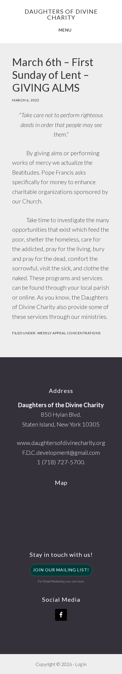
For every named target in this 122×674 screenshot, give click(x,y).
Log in (80, 664)
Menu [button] (65, 29)
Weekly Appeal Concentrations (69, 333)
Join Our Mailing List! (61, 569)
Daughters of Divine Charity (61, 14)
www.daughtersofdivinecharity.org (61, 442)
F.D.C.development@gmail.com (61, 452)
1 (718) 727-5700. (61, 461)
